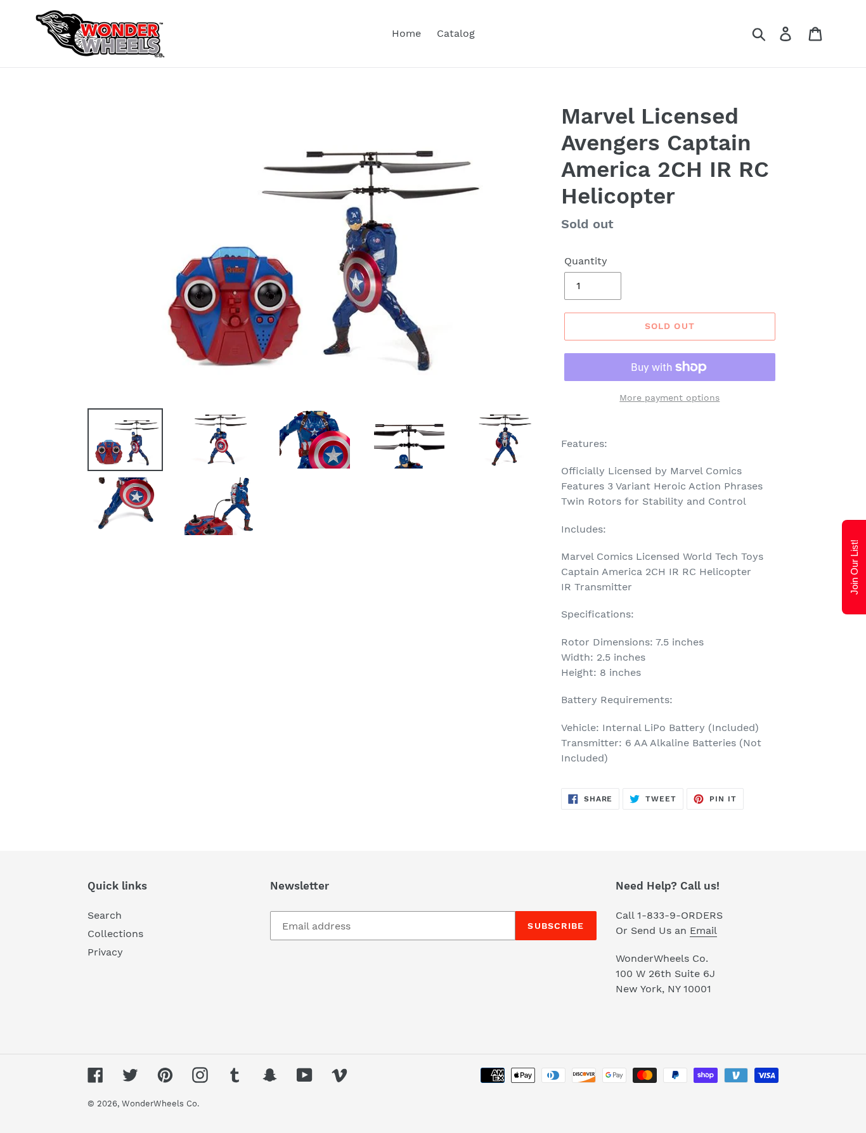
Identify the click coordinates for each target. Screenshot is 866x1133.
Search (104, 915)
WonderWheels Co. (160, 1103)
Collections (115, 934)
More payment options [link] (669, 397)
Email (703, 930)
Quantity (585, 261)
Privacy (105, 952)
